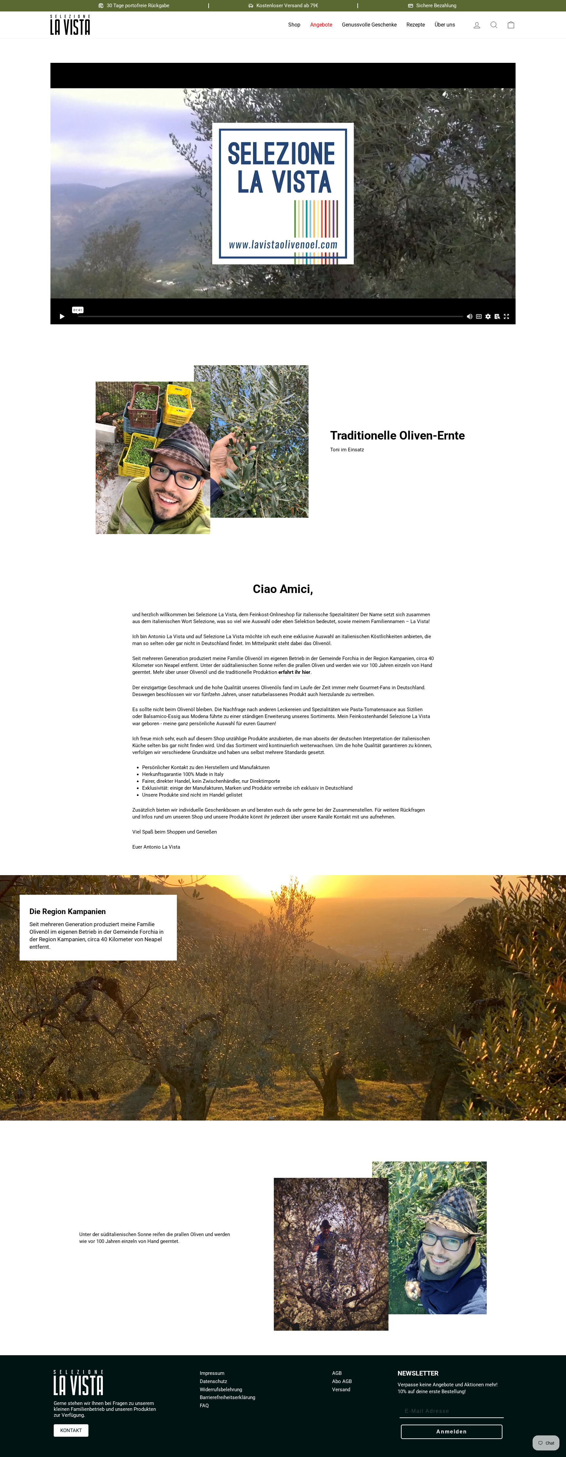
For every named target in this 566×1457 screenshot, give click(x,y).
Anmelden (451, 1431)
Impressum (212, 1373)
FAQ (204, 1406)
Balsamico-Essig (161, 716)
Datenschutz (213, 1381)
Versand (341, 1390)
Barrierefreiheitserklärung (227, 1397)
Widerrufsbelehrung (221, 1390)
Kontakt (71, 1430)
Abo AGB (342, 1381)
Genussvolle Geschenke (369, 25)
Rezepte (415, 25)
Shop (294, 25)
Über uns (445, 25)
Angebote (321, 25)
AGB (337, 1373)
